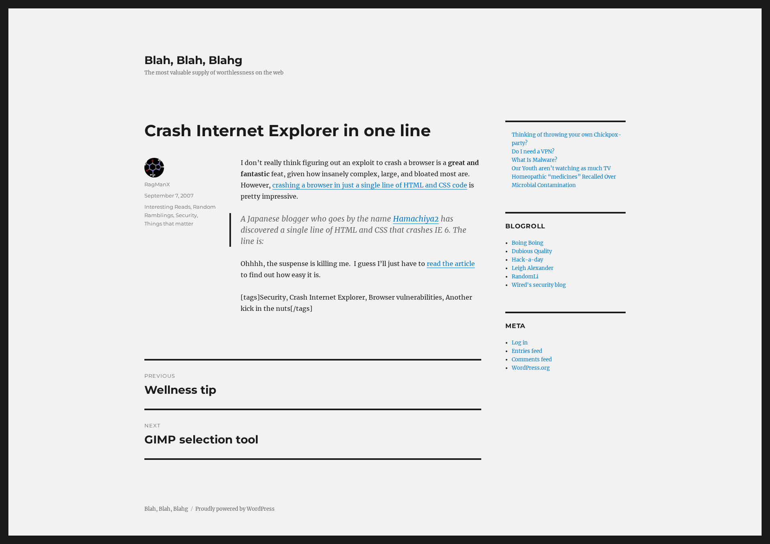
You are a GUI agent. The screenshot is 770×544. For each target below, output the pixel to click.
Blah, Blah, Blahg (193, 60)
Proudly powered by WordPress (235, 509)
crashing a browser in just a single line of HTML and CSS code (369, 185)
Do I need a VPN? (533, 151)
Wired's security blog (539, 285)
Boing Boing (527, 243)
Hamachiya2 (416, 219)
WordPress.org (531, 368)
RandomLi (525, 276)
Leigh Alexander (532, 268)
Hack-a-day (527, 259)
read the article (451, 264)
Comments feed (532, 359)
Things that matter (168, 223)
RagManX (157, 184)
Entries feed (527, 351)
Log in (520, 342)
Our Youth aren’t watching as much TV (561, 168)
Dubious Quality (532, 251)
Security (186, 215)
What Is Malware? (534, 160)
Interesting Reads (167, 206)
